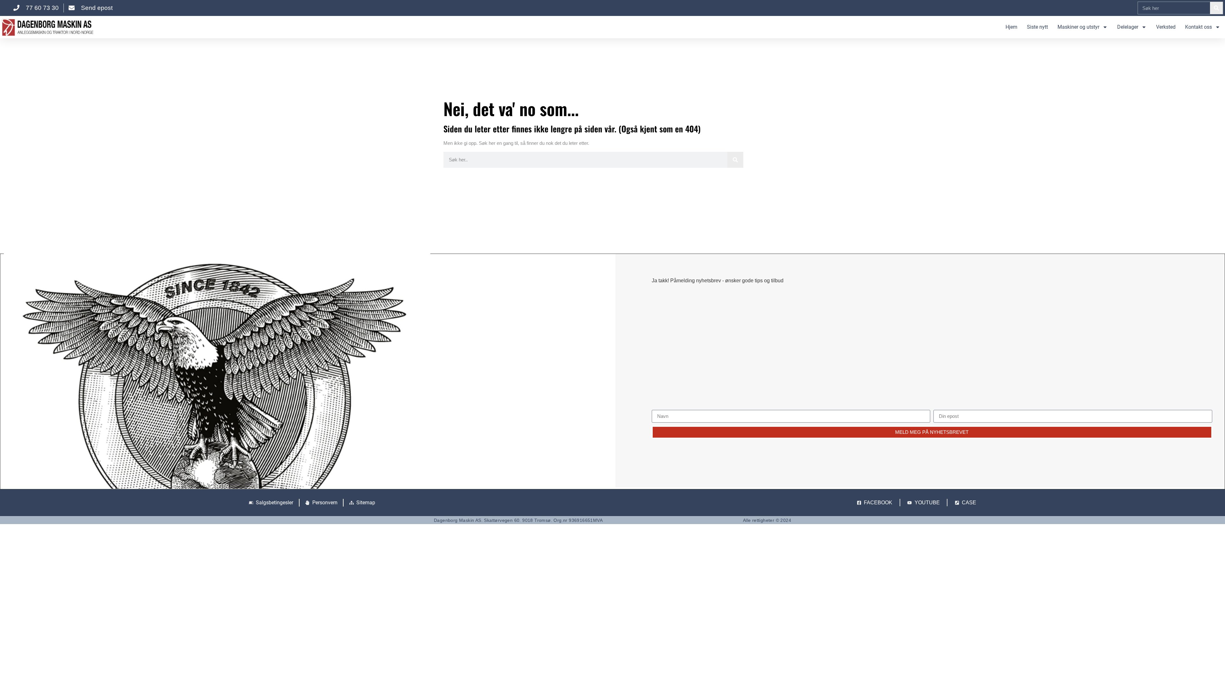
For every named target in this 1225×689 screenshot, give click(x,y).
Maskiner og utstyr (1078, 27)
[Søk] (1216, 8)
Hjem (1011, 27)
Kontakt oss (1198, 27)
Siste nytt (1037, 27)
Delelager (1127, 27)
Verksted (1166, 27)
